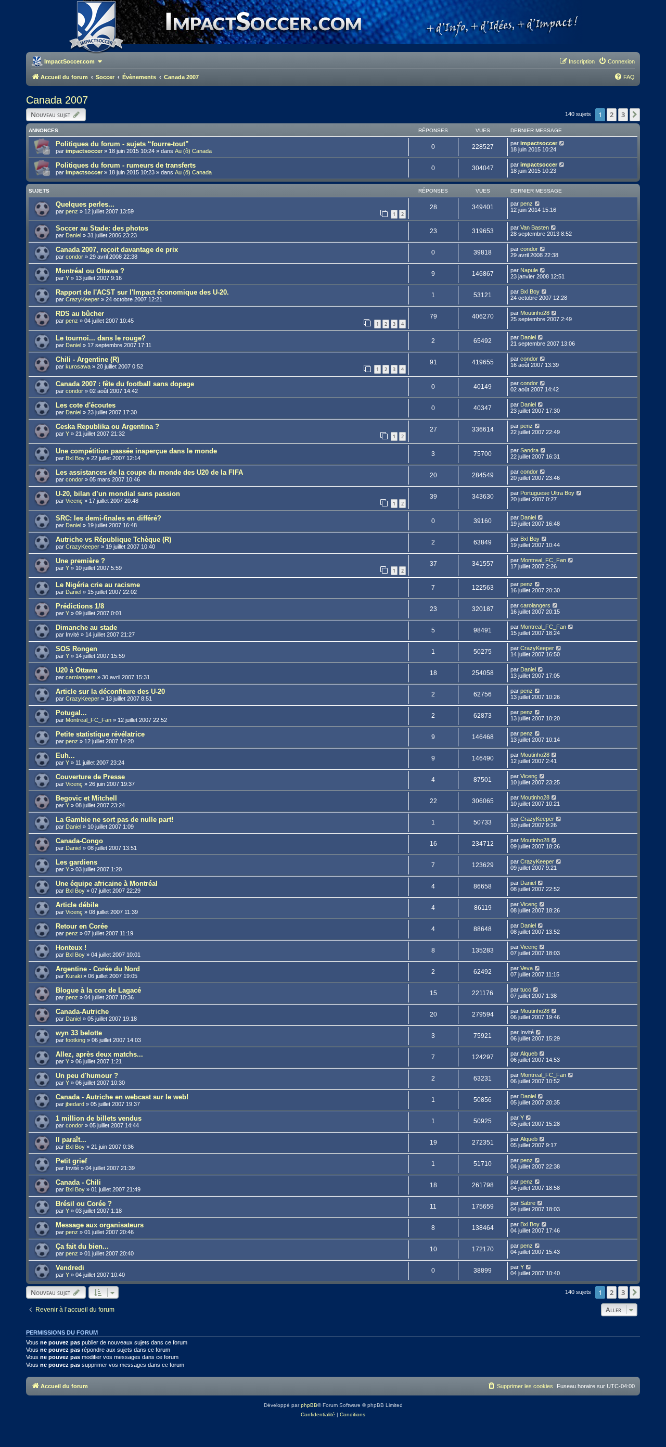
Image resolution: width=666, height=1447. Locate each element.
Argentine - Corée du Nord (98, 969)
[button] (635, 114)
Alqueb (528, 1053)
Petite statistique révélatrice (100, 734)
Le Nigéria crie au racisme (98, 585)
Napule (529, 270)
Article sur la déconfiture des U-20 (110, 691)
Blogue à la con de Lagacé (98, 990)
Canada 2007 (57, 100)
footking (75, 1040)
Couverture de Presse (90, 777)
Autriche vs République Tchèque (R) (113, 539)
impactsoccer (84, 151)
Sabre (527, 1203)
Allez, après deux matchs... (99, 1054)
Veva (526, 968)
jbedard (75, 1104)
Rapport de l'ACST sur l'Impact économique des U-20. (142, 292)
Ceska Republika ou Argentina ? (107, 426)
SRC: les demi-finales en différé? (108, 518)
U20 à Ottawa (76, 670)
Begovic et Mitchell (86, 798)
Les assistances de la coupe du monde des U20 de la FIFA (149, 472)
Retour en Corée (82, 926)
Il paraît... (71, 1140)
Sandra (529, 450)
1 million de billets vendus (99, 1118)
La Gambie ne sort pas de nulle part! (114, 819)
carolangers (535, 605)
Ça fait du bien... (82, 1246)
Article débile (77, 905)
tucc (525, 989)
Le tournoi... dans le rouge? (101, 338)
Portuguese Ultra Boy (547, 493)
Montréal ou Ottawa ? (90, 271)
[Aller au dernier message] (562, 143)
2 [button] (611, 114)
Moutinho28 (534, 313)
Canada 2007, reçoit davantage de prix (117, 249)
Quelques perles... (85, 204)
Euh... (65, 755)
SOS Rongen (76, 649)
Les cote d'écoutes (86, 405)
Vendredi (70, 1268)
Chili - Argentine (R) (87, 359)
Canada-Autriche (82, 1012)
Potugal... (71, 713)
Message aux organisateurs (100, 1225)
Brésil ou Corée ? (84, 1204)
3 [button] (623, 114)
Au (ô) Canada (193, 151)
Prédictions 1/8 (80, 606)
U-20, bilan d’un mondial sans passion (118, 494)
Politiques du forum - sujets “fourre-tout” (122, 144)
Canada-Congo (79, 841)
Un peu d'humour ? (87, 1076)
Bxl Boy (530, 291)
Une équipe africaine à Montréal (107, 883)
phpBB (309, 1405)
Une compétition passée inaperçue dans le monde (136, 451)
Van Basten (534, 227)
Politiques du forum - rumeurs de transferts (126, 165)
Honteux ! (71, 947)
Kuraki (74, 976)
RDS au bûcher (80, 314)
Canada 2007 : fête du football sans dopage (125, 384)
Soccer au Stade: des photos (102, 228)
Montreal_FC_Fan (543, 560)
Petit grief (71, 1161)
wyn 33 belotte (79, 1033)
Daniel (73, 235)
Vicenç (74, 501)
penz (72, 211)
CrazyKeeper (82, 299)
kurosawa (78, 366)
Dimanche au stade (86, 627)
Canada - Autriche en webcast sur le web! (122, 1097)
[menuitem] (616, 61)
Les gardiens (76, 862)
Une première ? (80, 561)
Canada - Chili (78, 1182)
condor (74, 256)
